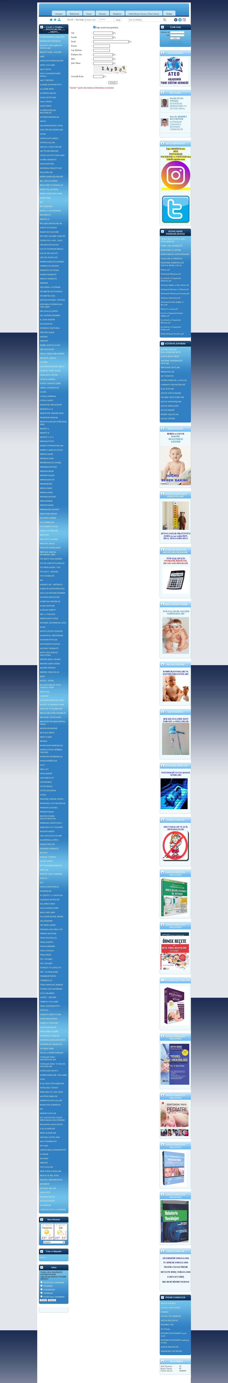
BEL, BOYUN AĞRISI (48, 181)
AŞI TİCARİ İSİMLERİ (49, 151)
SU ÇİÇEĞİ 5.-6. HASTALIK (51, 895)
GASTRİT (44, 362)
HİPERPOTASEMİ (47, 475)
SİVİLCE (43, 878)
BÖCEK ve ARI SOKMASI (50, 211)
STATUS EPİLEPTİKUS (49, 887)
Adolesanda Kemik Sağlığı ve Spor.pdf (172, 303)
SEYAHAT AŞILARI (48, 1188)
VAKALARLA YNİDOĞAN (171, 259)
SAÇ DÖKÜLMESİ (47, 904)
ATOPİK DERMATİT (48, 160)
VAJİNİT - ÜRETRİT (48, 997)
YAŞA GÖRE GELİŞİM (49, 1031)
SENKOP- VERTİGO (48, 857)
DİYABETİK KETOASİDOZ (51, 291)
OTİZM (43, 795)
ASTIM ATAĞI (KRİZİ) (49, 138)
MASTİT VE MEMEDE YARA (52, 705)
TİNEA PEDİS (45, 955)
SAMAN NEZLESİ (47, 844)
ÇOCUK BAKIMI (167, 410)
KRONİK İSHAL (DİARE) (50, 659)
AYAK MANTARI (47, 164)
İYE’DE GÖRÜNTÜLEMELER (52, 563)
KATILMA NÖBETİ (48, 610)
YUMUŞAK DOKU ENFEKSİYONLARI (48, 1058)
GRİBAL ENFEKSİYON (49, 388)
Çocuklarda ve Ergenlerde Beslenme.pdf (171, 279)
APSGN (43, 121)
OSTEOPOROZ (46, 782)
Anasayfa (58, 14)
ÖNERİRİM (48, 1286)
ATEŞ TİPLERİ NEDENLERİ (51, 130)
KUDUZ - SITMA (47, 681)
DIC (41, 1109)
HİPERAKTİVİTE (47, 441)
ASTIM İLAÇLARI (47, 143)
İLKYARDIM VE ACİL (49, 526)
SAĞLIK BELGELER (169, 1320)
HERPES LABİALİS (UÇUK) (51, 450)
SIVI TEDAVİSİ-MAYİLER (51, 866)
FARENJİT (44, 341)
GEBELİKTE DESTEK (49, 375)
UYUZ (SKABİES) (47, 993)
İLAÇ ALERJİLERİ (47, 1129)
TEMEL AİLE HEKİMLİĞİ (171, 246)
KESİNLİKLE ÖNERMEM (53, 1297)
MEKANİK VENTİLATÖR (50, 717)
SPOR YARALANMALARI (50, 1171)
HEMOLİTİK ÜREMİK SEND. (52, 413)
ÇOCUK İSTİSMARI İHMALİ (51, 249)
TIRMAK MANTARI (48, 934)
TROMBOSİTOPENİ (48, 976)
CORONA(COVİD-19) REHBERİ (53, 1210)
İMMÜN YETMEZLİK (49, 531)
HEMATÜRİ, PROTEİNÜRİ (51, 405)
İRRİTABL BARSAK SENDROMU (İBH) (48, 553)
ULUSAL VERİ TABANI (170, 1308)
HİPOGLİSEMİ (46, 488)
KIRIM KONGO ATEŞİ (49, 618)
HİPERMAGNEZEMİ (48, 467)
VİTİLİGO (44, 1010)
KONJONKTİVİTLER (48, 640)
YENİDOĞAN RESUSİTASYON (52, 1040)
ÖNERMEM (48, 1293)
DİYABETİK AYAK (47, 296)
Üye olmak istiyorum (176, 44)
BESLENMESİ (176, 439)
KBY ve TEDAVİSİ (47, 614)
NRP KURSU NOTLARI (170, 367)
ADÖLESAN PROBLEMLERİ (51, 61)
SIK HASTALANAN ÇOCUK (51, 1124)
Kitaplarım (117, 14)
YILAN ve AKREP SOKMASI (51, 1053)
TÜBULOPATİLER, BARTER (51, 985)
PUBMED (164, 1312)
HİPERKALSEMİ (47, 458)
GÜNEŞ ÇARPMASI (48, 396)
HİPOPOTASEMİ (46, 505)
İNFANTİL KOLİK (47, 544)
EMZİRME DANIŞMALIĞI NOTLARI (171, 362)
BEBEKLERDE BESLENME (51, 194)
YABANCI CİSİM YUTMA (50, 1015)
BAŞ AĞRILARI (46, 172)
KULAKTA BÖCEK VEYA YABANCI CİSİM (50, 686)
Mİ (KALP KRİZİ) (47, 733)
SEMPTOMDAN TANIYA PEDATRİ (175, 254)
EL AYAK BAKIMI (47, 320)
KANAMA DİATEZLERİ (49, 597)
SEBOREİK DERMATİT (49, 849)
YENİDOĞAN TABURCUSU (51, 1044)
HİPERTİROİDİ (46, 484)
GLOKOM (44, 1154)
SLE (41, 882)
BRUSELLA (44, 219)
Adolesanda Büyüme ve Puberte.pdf (175, 289)
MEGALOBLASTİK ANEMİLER (53, 713)
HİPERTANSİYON (47, 480)
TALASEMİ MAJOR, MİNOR (51, 917)
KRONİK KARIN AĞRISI (50, 664)
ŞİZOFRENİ (44, 1184)
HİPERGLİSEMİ (46, 454)
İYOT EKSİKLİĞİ (47, 576)
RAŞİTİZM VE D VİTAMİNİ (51, 827)
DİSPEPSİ (44, 283)
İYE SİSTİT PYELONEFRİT (51, 559)
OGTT (42, 765)
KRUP (42, 676)
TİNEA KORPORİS (47, 946)
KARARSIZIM (49, 1290)
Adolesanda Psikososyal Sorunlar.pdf (175, 293)
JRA (41, 580)
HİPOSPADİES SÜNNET (49, 509)
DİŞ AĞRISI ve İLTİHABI (50, 287)
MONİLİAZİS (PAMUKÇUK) (51, 745)
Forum (89, 14)
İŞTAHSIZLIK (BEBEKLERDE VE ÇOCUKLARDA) (178, 106)
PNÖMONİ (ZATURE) (49, 808)
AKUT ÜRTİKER (46, 80)
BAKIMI (175, 436)
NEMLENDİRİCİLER (48, 761)
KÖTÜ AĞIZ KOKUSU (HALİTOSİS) (49, 654)
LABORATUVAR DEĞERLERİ (173, 385)
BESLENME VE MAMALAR (51, 185)
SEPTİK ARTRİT (46, 861)
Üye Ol (70, 20)
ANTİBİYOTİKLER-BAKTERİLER (48, 111)
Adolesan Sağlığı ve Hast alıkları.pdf (175, 285)
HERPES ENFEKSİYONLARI (51, 446)
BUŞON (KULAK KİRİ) (49, 232)
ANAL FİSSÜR (46, 102)
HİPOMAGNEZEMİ (48, 497)
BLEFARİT (44, 1159)
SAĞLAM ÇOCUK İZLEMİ (51, 836)
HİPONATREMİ (46, 501)
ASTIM (43, 134)
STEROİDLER (45, 891)
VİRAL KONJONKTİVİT (50, 1006)
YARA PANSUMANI (48, 1027)
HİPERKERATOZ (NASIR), (51, 463)
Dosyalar (102, 14)
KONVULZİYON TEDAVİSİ (51, 631)
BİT (41, 202)
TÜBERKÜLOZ (46, 980)
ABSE (42, 57)
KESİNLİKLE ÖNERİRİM (53, 1283)
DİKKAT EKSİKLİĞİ (48, 279)
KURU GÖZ (44, 692)
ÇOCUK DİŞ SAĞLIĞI (49, 253)
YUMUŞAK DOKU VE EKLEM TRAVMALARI (52, 1065)
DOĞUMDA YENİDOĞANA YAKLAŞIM (51, 305)
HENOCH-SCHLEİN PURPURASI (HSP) (53, 423)
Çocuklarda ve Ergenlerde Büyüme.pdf (171, 321)
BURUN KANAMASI (48, 228)
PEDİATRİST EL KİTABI (171, 250)
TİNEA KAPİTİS (46, 942)
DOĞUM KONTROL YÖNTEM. (52, 300)
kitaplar (43, 1257)
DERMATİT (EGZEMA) (49, 270)
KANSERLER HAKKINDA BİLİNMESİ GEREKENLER (176, 125)
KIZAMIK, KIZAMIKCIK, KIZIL (53, 623)
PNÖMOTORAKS (47, 812)
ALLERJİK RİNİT (47, 89)
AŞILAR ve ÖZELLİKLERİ (51, 147)
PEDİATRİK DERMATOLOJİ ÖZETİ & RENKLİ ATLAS (172, 264)
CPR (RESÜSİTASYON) (49, 245)
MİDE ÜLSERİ (46, 737)
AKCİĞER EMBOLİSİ (48, 1096)
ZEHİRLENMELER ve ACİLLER (174, 380)
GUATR (43, 392)
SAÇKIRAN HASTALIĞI (50, 900)
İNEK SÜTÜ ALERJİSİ (49, 539)
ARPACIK (44, 1163)
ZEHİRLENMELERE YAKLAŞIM (53, 1075)
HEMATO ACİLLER (48, 1113)
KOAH (42, 627)
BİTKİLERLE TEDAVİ (49, 1088)
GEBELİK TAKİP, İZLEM (50, 371)
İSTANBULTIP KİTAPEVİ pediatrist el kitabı (175, 1341)
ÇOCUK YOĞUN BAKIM (171, 393)
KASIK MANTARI (47, 606)
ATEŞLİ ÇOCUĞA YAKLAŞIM (52, 155)
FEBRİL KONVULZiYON (50, 345)
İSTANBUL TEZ (167, 1325)
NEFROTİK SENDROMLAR (51, 757)
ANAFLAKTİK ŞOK (48, 97)
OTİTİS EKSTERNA (48, 791)
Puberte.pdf (165, 270)
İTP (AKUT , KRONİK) (49, 572)
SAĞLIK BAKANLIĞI (169, 1347)
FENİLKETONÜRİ (47, 1201)
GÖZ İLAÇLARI (46, 1167)
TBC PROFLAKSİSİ (48, 925)
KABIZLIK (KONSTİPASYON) (52, 589)
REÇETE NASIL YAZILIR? (51, 52)
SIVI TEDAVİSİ (167, 376)
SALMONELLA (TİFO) (49, 840)
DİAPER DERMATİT (48, 275)
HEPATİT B (44, 433)
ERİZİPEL (44, 337)
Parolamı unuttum (176, 42)
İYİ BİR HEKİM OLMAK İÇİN (52, 37)
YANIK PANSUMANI (48, 1019)
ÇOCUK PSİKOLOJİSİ (169, 406)
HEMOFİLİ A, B (46, 409)
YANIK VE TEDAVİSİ (49, 1023)
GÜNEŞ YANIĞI (46, 400)
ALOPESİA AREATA (48, 93)
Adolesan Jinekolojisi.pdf (170, 298)
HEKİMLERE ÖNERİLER (50, 41)
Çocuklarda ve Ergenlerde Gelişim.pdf (171, 328)
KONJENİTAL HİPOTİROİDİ (51, 636)
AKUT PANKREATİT (48, 1141)
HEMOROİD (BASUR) (49, 418)
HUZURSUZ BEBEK (48, 518)
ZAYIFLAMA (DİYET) (49, 1071)
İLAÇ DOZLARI (167, 389)
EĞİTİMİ (175, 441)
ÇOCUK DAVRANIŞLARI (171, 402)
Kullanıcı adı (165, 32)
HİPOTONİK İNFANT (48, 514)
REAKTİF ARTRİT (47, 831)
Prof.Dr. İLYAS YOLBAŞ (176, 99)
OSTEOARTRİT (46, 774)
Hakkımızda (74, 14)
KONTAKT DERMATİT (49, 648)
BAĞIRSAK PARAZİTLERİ (51, 168)
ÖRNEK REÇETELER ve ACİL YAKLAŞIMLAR (173, 240)
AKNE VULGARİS (47, 65)
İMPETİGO (44, 535)
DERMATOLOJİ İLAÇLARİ (51, 1100)
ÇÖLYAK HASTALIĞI (49, 257)
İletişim (169, 14)
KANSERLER (45, 1205)
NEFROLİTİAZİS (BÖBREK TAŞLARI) (51, 751)
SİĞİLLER (44, 870)
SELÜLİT (44, 853)
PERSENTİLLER (167, 372)
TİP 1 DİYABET (46, 959)
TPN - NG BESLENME (49, 972)
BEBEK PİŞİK (45, 198)
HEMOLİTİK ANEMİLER (50, 1105)
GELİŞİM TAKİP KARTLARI (172, 397)
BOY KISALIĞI (46, 206)
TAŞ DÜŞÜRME (46, 921)
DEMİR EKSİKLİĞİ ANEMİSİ (52, 262)
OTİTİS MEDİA (46, 786)
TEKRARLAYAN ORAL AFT (51, 929)
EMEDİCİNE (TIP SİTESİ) (171, 1351)
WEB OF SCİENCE (168, 1303)
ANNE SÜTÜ (45, 1192)
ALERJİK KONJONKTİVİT (51, 85)
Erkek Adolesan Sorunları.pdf (172, 334)
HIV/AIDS (44, 1146)
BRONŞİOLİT (45, 215)
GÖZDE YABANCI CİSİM (50, 383)
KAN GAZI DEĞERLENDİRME (52, 593)
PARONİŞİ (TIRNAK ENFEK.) (52, 799)
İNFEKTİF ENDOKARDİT (50, 548)
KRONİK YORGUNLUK (49, 672)
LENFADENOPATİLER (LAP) (52, 700)
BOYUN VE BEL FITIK (49, 1175)
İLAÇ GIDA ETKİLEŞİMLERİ (52, 1084)
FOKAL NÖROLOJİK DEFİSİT (52, 354)
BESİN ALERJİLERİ (48, 1133)
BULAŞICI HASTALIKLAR (51, 223)
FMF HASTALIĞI (47, 349)
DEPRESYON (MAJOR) (49, 266)
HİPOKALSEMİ (46, 493)
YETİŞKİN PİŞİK (47, 1049)
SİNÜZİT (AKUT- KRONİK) (51, 874)
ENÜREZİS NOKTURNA (50, 328)
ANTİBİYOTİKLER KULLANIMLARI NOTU (171, 351)
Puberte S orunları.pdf (169, 309)
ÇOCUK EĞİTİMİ (168, 419)
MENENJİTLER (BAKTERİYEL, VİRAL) (53, 723)
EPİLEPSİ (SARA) (47, 332)
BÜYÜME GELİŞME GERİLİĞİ (52, 236)
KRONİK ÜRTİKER (47, 668)
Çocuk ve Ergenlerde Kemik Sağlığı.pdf (172, 314)
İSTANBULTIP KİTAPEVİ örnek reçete (173, 1334)
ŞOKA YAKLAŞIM (47, 912)
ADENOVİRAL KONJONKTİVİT (53, 1150)
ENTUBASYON (46, 324)
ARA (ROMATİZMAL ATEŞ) (51, 126)
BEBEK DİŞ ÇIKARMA (49, 189)
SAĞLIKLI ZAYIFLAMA (50, 1137)
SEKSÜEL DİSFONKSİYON (51, 1180)
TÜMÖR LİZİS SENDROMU (51, 989)
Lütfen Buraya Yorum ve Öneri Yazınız (144, 14)
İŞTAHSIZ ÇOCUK (47, 1197)
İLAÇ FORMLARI (47, 522)
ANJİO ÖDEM (45, 106)
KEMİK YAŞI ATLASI (169, 414)
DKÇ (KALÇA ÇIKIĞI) (49, 311)
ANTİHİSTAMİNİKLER (49, 117)
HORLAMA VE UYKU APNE (51, 1092)
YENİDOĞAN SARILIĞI (50, 1036)
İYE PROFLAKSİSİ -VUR (50, 567)
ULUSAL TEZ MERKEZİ (171, 1316)
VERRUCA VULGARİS (49, 1002)
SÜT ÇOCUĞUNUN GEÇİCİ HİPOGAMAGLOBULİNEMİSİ (52, 1119)
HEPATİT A (44, 429)
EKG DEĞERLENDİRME (50, 315)
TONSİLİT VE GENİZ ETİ (50, 968)
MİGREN (43, 741)
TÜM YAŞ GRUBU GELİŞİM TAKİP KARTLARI (176, 612)
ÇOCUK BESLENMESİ (170, 356)
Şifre (168, 35)
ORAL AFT (44, 769)
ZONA (42, 1079)
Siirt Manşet (165, 1329)
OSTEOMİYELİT (47, 778)
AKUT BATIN (45, 69)
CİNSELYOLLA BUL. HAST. (51, 240)
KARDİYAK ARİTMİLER (50, 601)
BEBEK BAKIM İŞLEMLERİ (51, 177)
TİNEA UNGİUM (47, 951)
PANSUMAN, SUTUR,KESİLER (52, 803)
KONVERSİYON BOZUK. (50, 644)
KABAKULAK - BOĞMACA (51, 584)
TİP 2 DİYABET (46, 963)
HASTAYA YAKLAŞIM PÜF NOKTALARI (51, 46)
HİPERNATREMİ (47, 471)
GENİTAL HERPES (47, 379)
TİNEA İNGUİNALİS (48, 938)
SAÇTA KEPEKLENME (49, 908)
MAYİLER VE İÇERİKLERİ (51, 709)
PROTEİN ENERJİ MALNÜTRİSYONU (48, 817)
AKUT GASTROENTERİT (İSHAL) (50, 75)
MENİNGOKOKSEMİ (48, 728)
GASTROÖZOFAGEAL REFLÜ (52, 366)
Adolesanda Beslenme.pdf (171, 274)
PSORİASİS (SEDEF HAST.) (51, 823)
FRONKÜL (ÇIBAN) (48, 358)
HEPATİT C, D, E (47, 437)
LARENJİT (44, 696)
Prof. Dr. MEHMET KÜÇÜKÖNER (178, 118)
